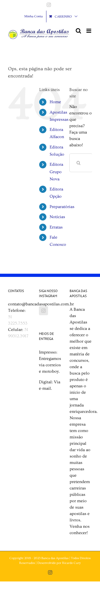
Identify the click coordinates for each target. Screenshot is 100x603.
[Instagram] (43, 310)
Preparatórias (62, 206)
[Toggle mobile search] (78, 31)
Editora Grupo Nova (56, 171)
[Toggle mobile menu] (89, 31)
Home (55, 101)
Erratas (56, 227)
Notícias (57, 216)
